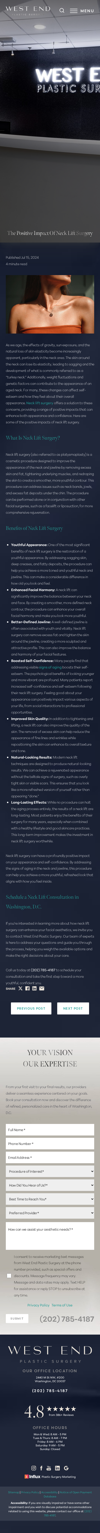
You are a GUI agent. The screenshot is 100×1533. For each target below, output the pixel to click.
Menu (87, 11)
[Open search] (62, 11)
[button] (73, 11)
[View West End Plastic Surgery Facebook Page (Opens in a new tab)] (41, 1469)
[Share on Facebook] (27, 988)
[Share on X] (20, 988)
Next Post (73, 1008)
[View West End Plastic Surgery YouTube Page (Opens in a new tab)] (49, 1469)
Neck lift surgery (39, 402)
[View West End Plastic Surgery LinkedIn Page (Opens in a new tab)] (57, 1469)
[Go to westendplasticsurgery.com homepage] (28, 10)
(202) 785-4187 (43, 969)
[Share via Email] (41, 988)
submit (17, 1318)
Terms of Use (62, 1304)
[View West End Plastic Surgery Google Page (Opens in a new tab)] (66, 1469)
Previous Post (31, 1008)
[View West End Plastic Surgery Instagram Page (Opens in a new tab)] (33, 1469)
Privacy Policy (38, 1304)
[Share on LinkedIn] (34, 988)
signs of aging (50, 667)
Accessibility (49, 1492)
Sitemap (13, 1492)
